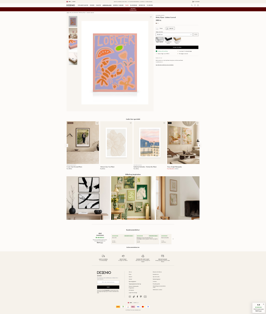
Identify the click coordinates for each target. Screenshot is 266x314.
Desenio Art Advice (157, 272)
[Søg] (191, 5)
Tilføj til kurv (177, 47)
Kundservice (156, 274)
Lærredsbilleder (107, 5)
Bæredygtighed (132, 281)
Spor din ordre (156, 276)
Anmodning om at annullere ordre (159, 286)
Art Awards (131, 290)
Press (130, 274)
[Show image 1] (73, 21)
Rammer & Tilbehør (118, 5)
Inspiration (142, 5)
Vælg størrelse (159, 32)
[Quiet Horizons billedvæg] (178, 198)
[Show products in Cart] (198, 5)
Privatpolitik (106, 290)
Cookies (155, 281)
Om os (130, 272)
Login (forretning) (133, 292)
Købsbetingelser (157, 279)
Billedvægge (133, 5)
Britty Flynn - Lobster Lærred (87, 12)
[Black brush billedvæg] (88, 198)
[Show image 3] (73, 46)
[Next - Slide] (199, 40)
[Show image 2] (73, 33)
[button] (195, 34)
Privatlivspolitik (156, 284)
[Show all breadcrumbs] (67, 12)
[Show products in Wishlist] (194, 5)
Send (108, 287)
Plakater (98, 5)
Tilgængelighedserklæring (135, 284)
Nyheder (92, 5)
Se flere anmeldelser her (132, 247)
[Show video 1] (73, 59)
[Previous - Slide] (155, 40)
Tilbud (126, 5)
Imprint (130, 276)
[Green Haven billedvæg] (133, 198)
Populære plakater (83, 5)
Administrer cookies (157, 289)
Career (130, 279)
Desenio (137, 310)
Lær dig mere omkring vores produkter (165, 65)
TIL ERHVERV (150, 5)
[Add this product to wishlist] (150, 16)
